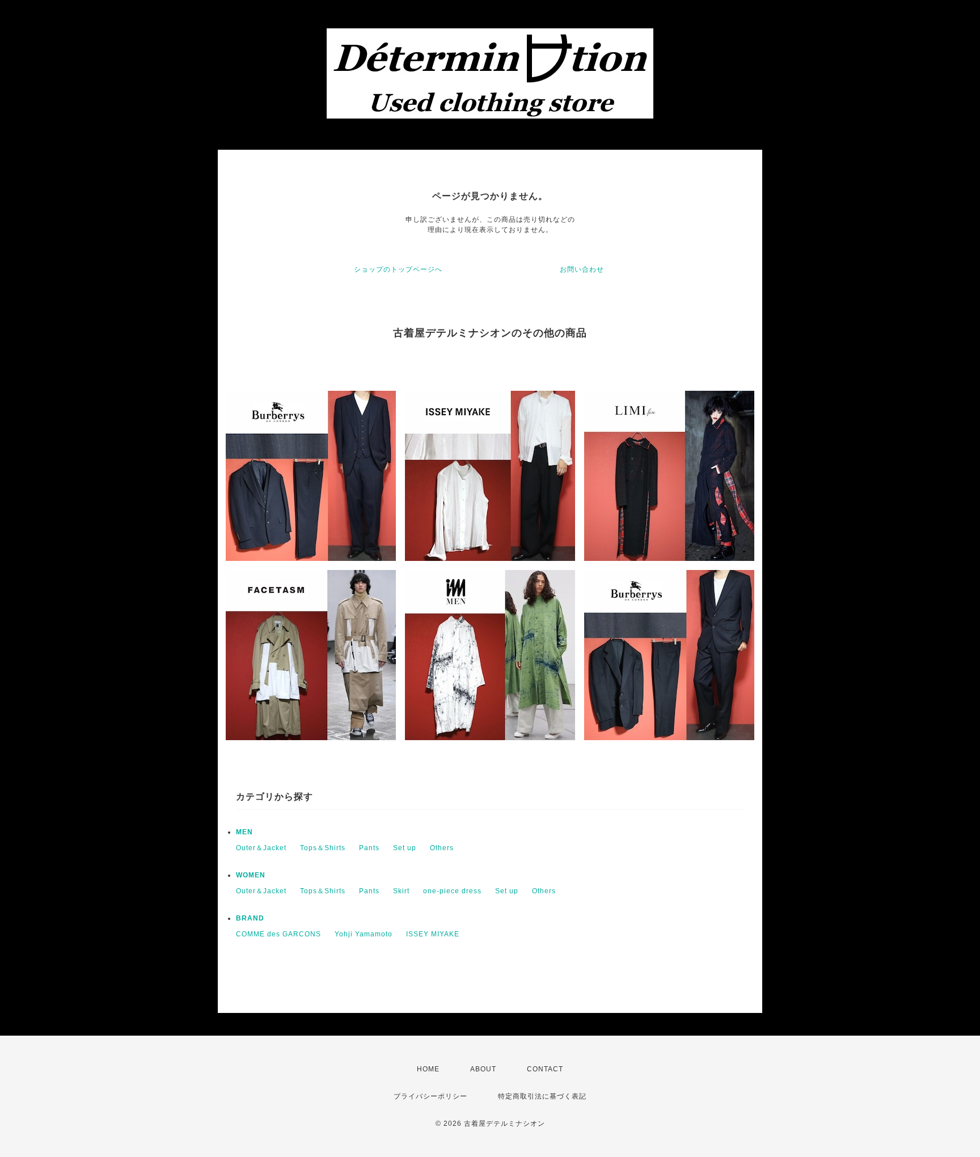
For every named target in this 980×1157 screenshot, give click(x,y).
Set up (404, 848)
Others (442, 848)
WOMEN (250, 875)
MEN (244, 832)
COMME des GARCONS (278, 934)
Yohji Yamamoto (363, 934)
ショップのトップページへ (398, 269)
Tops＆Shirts (322, 848)
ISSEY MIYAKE (432, 934)
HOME (428, 1069)
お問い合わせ (582, 269)
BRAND (250, 918)
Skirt (401, 891)
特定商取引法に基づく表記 (542, 1096)
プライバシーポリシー (430, 1096)
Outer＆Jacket (261, 848)
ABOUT (483, 1069)
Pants (369, 848)
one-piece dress (452, 891)
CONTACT (545, 1069)
